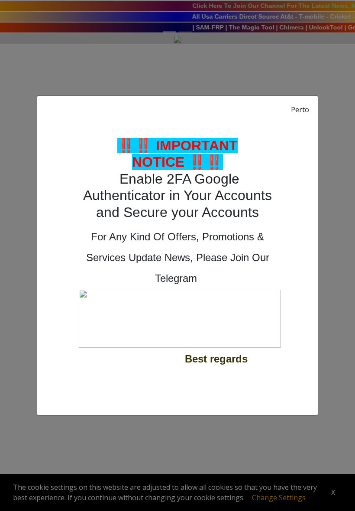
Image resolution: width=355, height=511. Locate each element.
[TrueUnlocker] (180, 317)
